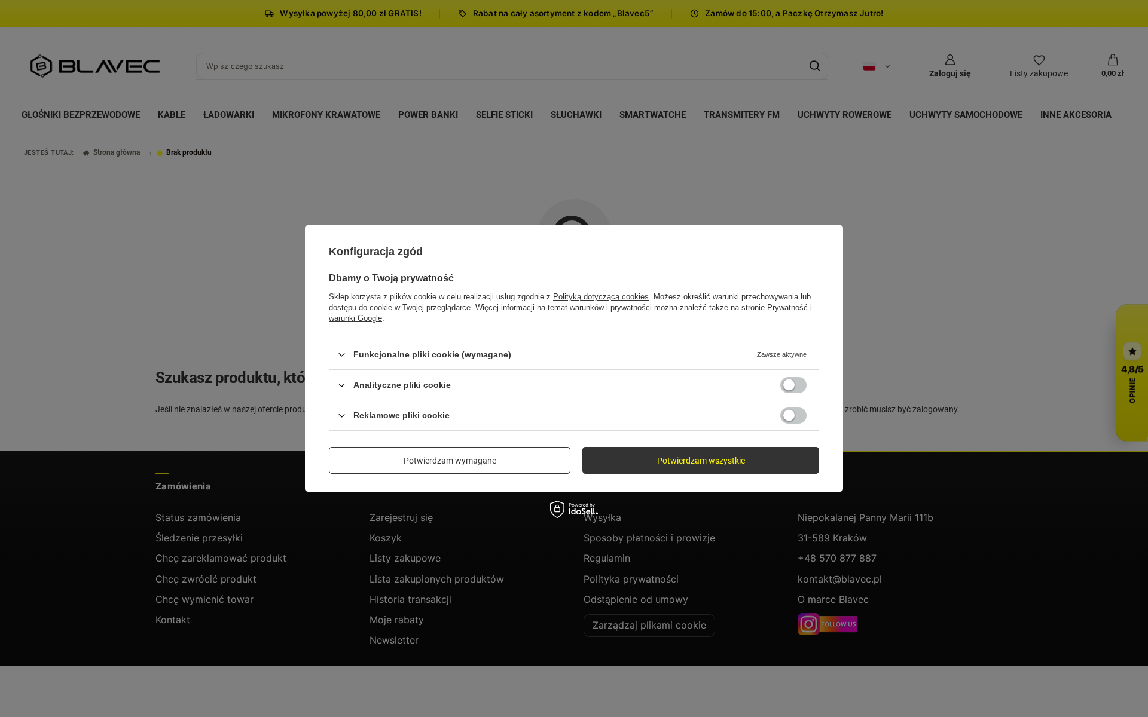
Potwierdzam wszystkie (701, 460)
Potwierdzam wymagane (450, 460)
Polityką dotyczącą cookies (601, 296)
